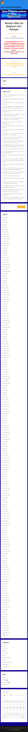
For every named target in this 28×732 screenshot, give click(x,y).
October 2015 (6, 520)
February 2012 (6, 623)
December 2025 (6, 236)
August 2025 (5, 245)
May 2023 (5, 308)
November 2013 (6, 574)
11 (7, 704)
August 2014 (5, 553)
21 (17, 707)
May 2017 (5, 476)
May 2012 (5, 616)
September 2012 (6, 607)
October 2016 (6, 492)
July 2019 (5, 416)
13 (14, 704)
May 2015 (5, 532)
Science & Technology (7, 662)
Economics (5, 648)
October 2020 (6, 381)
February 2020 (6, 399)
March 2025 (5, 257)
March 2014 (5, 565)
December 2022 (6, 320)
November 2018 (6, 434)
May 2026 (5, 224)
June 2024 (5, 278)
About (4, 84)
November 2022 (6, 322)
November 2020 (6, 378)
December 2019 (6, 404)
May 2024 (5, 280)
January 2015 (6, 541)
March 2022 (5, 341)
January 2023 (6, 318)
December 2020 (6, 376)
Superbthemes (16, 729)
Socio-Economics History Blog (11, 7)
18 (7, 707)
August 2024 (5, 273)
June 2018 (5, 446)
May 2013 (5, 588)
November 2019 (6, 406)
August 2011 (5, 635)
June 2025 (5, 250)
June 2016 (5, 502)
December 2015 (6, 516)
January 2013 (6, 597)
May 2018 (5, 448)
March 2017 (5, 481)
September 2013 (6, 579)
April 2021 (5, 367)
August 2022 (5, 329)
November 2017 (6, 462)
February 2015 (6, 539)
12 (10, 704)
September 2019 (6, 411)
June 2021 (5, 362)
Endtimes (5, 650)
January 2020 (6, 402)
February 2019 (6, 427)
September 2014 (6, 551)
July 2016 (5, 499)
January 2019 (6, 429)
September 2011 (6, 632)
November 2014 (6, 546)
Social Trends (5, 664)
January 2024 (6, 290)
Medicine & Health (6, 657)
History (4, 655)
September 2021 (6, 355)
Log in (4, 677)
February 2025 (6, 259)
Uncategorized (6, 666)
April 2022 (5, 339)
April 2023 (5, 311)
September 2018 (6, 439)
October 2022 (6, 325)
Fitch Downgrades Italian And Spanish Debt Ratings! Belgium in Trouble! (14, 65)
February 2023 (6, 315)
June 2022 (5, 334)
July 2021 (5, 360)
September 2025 (6, 243)
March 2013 (5, 593)
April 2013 (5, 590)
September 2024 (6, 271)
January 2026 (6, 234)
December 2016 (6, 488)
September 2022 (6, 327)
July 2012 (5, 611)
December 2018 (6, 432)
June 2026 (5, 222)
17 (4, 707)
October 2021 (6, 353)
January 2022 (6, 346)
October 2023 (6, 297)
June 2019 (5, 418)
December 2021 (6, 348)
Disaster (4, 645)
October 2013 (6, 576)
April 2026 (5, 227)
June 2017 (5, 474)
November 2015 (6, 518)
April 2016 (5, 506)
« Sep (4, 717)
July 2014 (5, 555)
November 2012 (6, 602)
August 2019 (5, 413)
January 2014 (6, 569)
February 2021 (6, 371)
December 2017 (6, 460)
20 (14, 707)
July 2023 (5, 304)
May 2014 (5, 560)
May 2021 (5, 364)
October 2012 (6, 604)
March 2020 (5, 397)
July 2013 (5, 583)
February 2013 (6, 595)
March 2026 (5, 229)
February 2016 (6, 511)
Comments (6, 682)
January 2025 (6, 262)
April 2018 (5, 451)
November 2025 (6, 238)
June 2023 (5, 306)
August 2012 (5, 609)
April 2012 (5, 618)
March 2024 (5, 285)
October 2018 (6, 436)
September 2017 (6, 467)
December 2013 (6, 572)
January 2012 (6, 625)
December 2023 (6, 292)
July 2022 (5, 332)
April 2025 (5, 255)
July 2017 (5, 471)
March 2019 (5, 425)
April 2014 (5, 562)
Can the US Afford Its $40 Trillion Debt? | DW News (13, 148)
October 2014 (6, 548)
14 (17, 704)
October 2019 (6, 409)
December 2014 (6, 544)
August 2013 (5, 581)
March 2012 (5, 621)
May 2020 (5, 392)
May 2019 (5, 420)
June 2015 (5, 530)
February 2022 (6, 343)
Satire (4, 659)
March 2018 (5, 453)
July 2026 (5, 220)
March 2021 (5, 369)
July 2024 (5, 276)
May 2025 (5, 252)
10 (4, 704)
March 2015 (5, 537)
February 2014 (6, 567)
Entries (5, 680)
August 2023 (5, 301)
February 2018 (6, 455)
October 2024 (6, 269)
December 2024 (6, 264)
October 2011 (6, 630)
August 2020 (5, 385)
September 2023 (6, 299)
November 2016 (6, 490)
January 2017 (6, 485)
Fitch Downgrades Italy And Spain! (14, 74)
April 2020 (5, 395)
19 (10, 707)
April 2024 (5, 283)
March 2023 (5, 313)
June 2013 (5, 586)
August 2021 (5, 357)
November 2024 (6, 266)
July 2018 (5, 444)
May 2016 (5, 504)
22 (20, 707)
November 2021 (6, 350)
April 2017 (5, 479)
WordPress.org (6, 684)
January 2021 (6, 374)
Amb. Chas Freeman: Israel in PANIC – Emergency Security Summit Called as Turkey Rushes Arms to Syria (13, 160)
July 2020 (5, 388)
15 (20, 704)
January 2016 (6, 513)
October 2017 (6, 464)
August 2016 (5, 497)
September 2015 (6, 523)
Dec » (23, 717)
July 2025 (5, 248)
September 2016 (6, 495)
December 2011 (6, 628)
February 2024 (6, 287)
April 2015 (5, 534)
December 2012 (6, 600)
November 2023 (6, 294)
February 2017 (6, 483)
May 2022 (5, 336)
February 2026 (6, 231)
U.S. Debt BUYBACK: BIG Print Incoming (11, 175)
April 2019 (5, 423)
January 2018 (6, 457)
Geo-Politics (5, 652)
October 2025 (6, 241)
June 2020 (5, 390)
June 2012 (5, 614)
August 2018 (5, 441)
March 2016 (5, 509)
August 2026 (5, 217)
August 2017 (5, 469)
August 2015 (5, 525)
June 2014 (5, 558)
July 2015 (5, 527)
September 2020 (6, 383)
